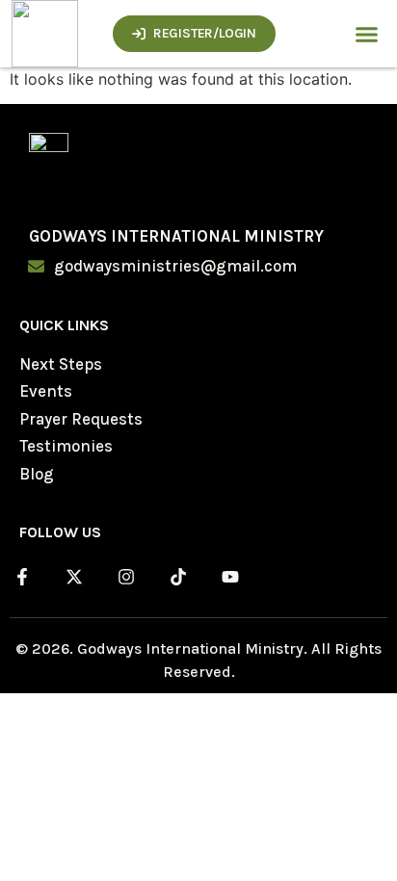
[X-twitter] (74, 576)
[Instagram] (126, 576)
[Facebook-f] (22, 576)
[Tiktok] (178, 576)
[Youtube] (230, 576)
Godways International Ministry (176, 236)
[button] (367, 33)
